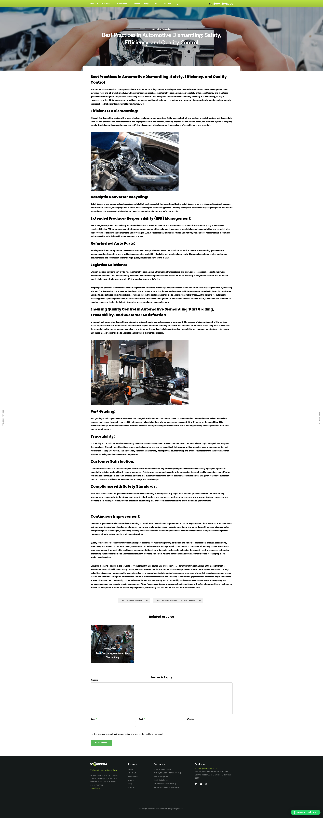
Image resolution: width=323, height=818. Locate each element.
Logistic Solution (161, 780)
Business (106, 4)
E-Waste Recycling (162, 769)
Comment (94, 680)
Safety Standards (139, 486)
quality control (154, 322)
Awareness (122, 4)
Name (93, 719)
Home (130, 769)
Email (141, 719)
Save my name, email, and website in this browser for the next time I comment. (128, 734)
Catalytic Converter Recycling (167, 773)
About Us (94, 4)
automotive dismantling (135, 600)
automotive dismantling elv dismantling (179, 600)
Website (190, 719)
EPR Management (162, 776)
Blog (130, 784)
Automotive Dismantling (161, 29)
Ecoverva (95, 566)
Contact (167, 4)
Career (136, 4)
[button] (305, 812)
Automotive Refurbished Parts (167, 787)
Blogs (146, 4)
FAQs (156, 4)
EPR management (99, 225)
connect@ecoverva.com (206, 768)
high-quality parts (214, 468)
